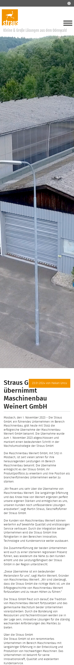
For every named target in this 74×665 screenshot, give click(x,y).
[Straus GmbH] (10, 24)
